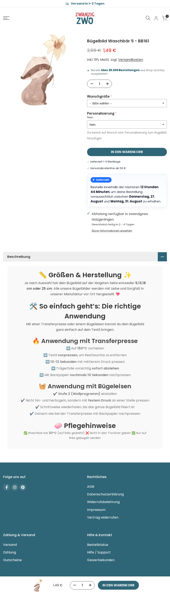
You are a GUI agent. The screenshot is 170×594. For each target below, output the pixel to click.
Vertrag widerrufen (102, 517)
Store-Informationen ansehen (112, 231)
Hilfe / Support (99, 552)
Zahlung (9, 552)
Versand (10, 544)
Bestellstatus (97, 544)
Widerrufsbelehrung (103, 502)
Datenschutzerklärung (105, 494)
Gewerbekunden (100, 560)
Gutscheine (12, 560)
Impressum (96, 509)
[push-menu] (6, 18)
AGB (90, 486)
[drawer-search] (148, 18)
